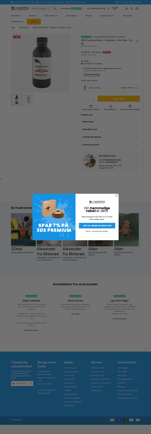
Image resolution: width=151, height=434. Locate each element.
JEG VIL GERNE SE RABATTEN (97, 225)
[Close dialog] (117, 196)
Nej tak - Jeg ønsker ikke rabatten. (97, 231)
